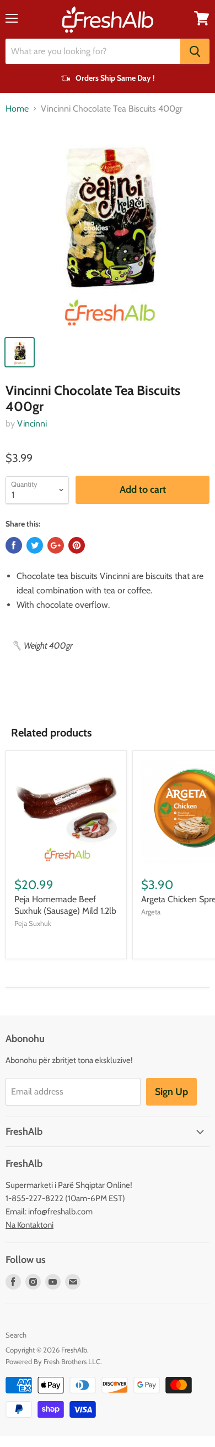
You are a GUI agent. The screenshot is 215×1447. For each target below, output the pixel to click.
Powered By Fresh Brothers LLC (53, 1361)
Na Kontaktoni (29, 1225)
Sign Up (171, 1092)
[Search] (194, 51)
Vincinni (32, 423)
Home (17, 109)
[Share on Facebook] (14, 545)
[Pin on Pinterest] (76, 545)
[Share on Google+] (55, 545)
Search (16, 1334)
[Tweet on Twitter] (34, 545)
